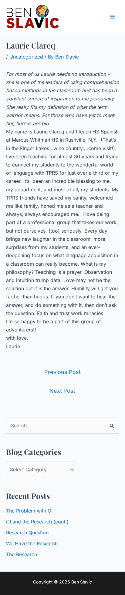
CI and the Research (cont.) (37, 522)
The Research (21, 554)
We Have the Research (32, 543)
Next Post (62, 391)
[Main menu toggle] (112, 16)
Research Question (27, 532)
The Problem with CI (29, 511)
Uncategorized (26, 57)
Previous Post (62, 372)
